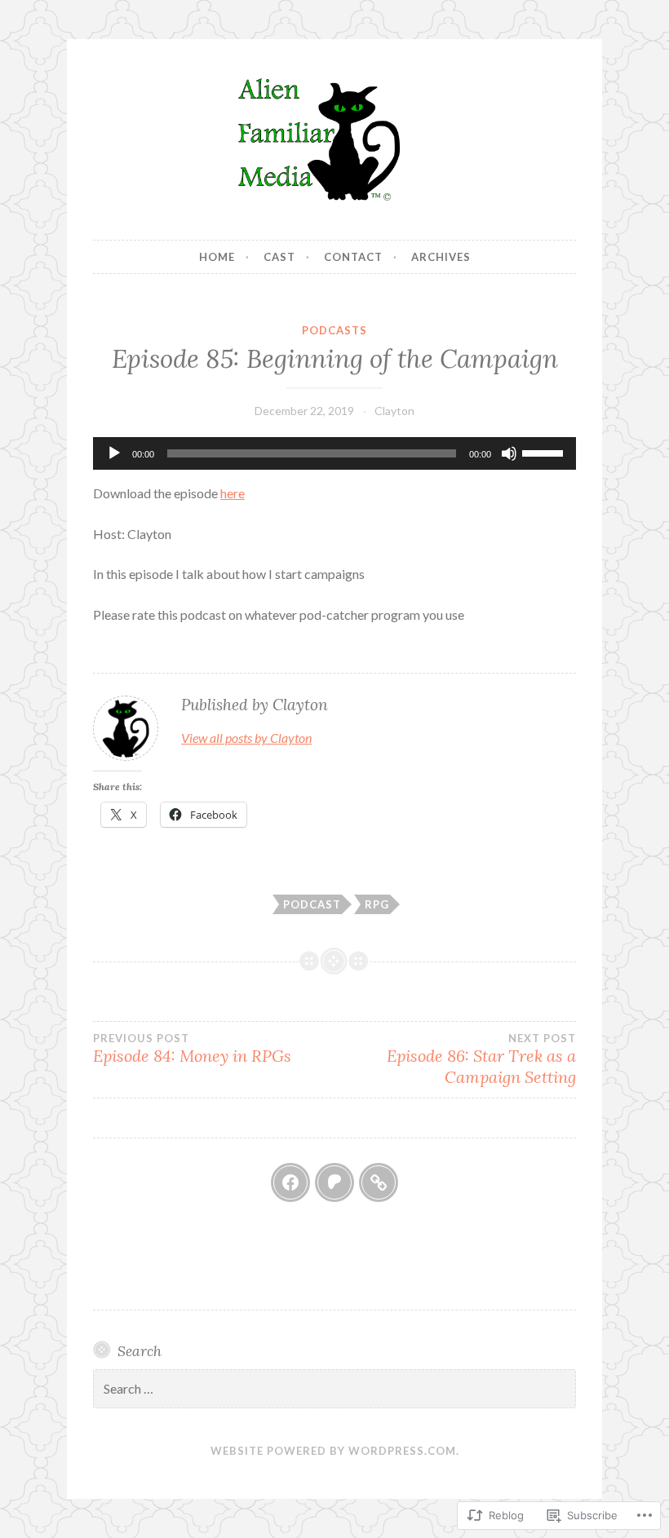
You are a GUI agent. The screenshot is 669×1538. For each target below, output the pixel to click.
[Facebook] (290, 1182)
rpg (377, 904)
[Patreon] (334, 1182)
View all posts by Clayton (246, 737)
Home (217, 256)
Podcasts (334, 330)
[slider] (545, 451)
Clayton (394, 411)
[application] (334, 453)
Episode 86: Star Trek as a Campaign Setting (481, 1059)
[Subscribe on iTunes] (378, 1182)
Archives (441, 256)
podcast (312, 904)
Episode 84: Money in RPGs (192, 1049)
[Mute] (509, 453)
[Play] (114, 453)
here (232, 493)
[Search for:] (334, 1389)
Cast (279, 256)
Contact (353, 256)
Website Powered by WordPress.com (333, 1450)
